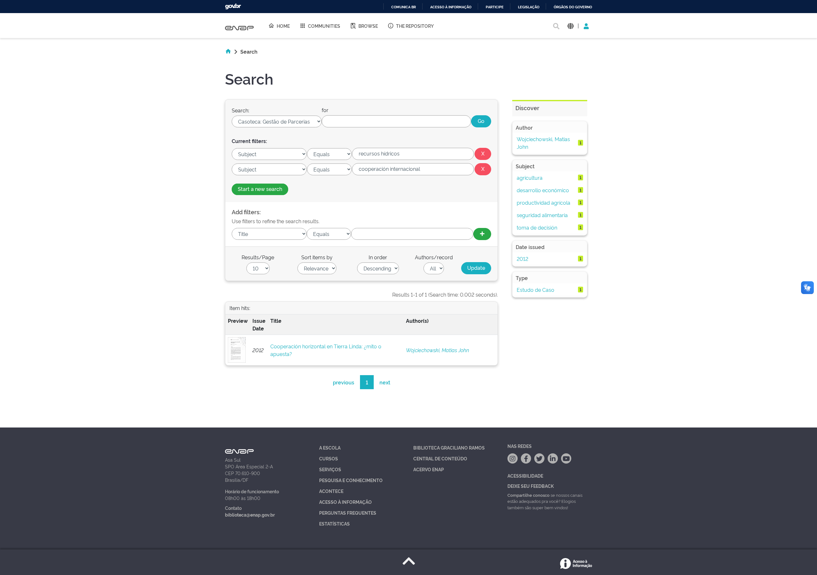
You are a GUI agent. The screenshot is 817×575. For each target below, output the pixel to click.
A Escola (330, 447)
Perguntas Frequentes (347, 513)
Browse (368, 26)
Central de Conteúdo (440, 458)
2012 (522, 258)
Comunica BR (403, 7)
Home (283, 26)
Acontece (331, 491)
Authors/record (434, 257)
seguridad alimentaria (542, 214)
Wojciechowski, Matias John (437, 349)
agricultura (530, 177)
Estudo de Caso (535, 289)
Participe (495, 7)
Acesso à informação (450, 7)
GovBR (233, 7)
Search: (240, 110)
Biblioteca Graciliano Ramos (449, 447)
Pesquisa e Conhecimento (351, 480)
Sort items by (317, 257)
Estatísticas (334, 523)
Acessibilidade (525, 476)
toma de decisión (537, 227)
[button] (570, 25)
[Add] (482, 234)
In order (378, 257)
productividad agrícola (543, 202)
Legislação (528, 7)
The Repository (415, 26)
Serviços (330, 469)
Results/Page (258, 257)
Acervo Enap (428, 469)
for (325, 109)
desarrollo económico (543, 189)
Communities (324, 26)
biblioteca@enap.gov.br (250, 514)
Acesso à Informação (345, 502)
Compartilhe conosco (528, 495)
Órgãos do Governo (573, 7)
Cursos (328, 458)
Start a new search (260, 188)
